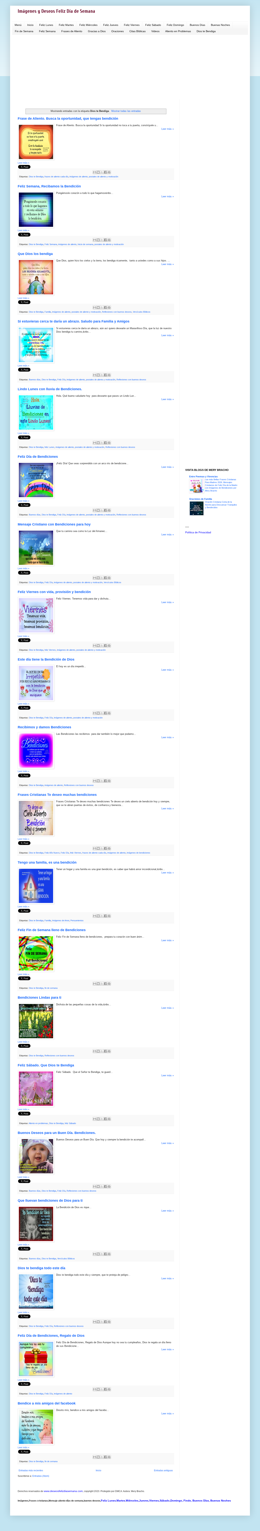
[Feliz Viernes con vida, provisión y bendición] (36, 632)
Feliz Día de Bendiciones (38, 457)
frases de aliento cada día (56, 176)
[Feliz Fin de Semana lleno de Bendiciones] (36, 970)
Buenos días (35, 379)
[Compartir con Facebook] (105, 172)
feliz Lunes (49, 447)
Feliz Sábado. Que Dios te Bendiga (46, 1065)
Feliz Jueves (110, 24)
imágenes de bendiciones (138, 853)
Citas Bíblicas (137, 31)
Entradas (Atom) (40, 1476)
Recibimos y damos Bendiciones (44, 727)
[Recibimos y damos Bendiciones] (36, 768)
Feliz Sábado (153, 24)
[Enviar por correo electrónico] (95, 172)
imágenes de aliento (78, 176)
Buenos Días (197, 24)
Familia (48, 312)
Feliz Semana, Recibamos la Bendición (49, 186)
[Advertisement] (130, 67)
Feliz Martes (66, 24)
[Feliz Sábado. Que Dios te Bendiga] (36, 1106)
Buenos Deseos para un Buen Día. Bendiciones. (57, 1133)
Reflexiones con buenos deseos (117, 312)
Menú (18, 24)
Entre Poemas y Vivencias (203, 476)
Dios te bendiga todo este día (41, 1268)
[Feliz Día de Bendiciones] (36, 497)
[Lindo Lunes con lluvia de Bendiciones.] (36, 429)
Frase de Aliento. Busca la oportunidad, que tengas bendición (68, 118)
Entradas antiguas (163, 1470)
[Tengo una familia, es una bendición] (36, 903)
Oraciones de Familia (200, 499)
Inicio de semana (85, 244)
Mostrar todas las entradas (126, 111)
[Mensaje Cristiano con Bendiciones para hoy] (36, 565)
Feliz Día (61, 379)
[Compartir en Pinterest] (109, 172)
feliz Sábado (70, 1123)
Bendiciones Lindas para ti (39, 997)
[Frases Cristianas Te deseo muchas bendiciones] (36, 835)
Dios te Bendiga (206, 31)
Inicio (30, 24)
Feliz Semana (47, 31)
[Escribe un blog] (98, 172)
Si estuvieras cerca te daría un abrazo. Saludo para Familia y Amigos (73, 321)
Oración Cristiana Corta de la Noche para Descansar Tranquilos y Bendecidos (221, 505)
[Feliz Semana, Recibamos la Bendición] (36, 227)
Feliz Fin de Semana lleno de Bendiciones (52, 930)
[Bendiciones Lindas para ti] (36, 1038)
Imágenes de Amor (60, 920)
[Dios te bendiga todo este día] (36, 1308)
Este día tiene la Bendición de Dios (46, 659)
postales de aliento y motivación (103, 176)
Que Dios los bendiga (35, 254)
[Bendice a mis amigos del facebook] (36, 1444)
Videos (155, 31)
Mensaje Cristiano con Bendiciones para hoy (54, 524)
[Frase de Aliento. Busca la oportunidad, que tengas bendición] (36, 159)
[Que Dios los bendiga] (36, 294)
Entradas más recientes (31, 1470)
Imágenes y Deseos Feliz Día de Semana (56, 11)
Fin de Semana (24, 31)
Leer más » (167, 128)
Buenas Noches (220, 24)
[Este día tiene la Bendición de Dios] (36, 700)
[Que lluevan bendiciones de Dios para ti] (36, 1241)
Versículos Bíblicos (141, 312)
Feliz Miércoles (88, 24)
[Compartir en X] (102, 172)
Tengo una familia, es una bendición (47, 862)
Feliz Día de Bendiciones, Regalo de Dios (51, 1336)
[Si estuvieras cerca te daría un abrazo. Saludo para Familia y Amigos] (36, 362)
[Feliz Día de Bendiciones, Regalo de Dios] (36, 1376)
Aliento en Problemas (178, 31)
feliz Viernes (50, 650)
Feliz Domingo (175, 24)
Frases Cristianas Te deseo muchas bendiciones (57, 795)
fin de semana (51, 988)
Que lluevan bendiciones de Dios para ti (50, 1200)
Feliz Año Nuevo (52, 853)
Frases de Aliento (71, 31)
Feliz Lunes (46, 24)
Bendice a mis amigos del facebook (47, 1403)
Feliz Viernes (132, 24)
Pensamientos (77, 920)
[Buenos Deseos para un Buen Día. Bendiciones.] (36, 1173)
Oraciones (117, 31)
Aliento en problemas (38, 1123)
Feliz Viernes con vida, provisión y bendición (54, 592)
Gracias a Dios (97, 31)
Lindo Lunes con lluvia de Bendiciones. (50, 389)
